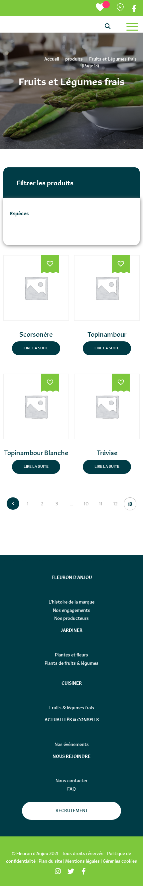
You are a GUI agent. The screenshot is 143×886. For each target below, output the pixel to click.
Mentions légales (82, 861)
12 (115, 503)
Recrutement (72, 810)
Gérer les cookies (120, 861)
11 (100, 503)
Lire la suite (36, 348)
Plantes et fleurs (71, 654)
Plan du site (50, 861)
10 (86, 503)
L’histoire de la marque (71, 602)
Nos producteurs (71, 618)
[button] (50, 264)
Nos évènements (72, 744)
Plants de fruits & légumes (71, 663)
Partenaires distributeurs (121, 9)
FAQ (71, 789)
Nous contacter (71, 780)
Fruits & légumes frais (71, 707)
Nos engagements (71, 610)
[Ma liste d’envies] (103, 8)
